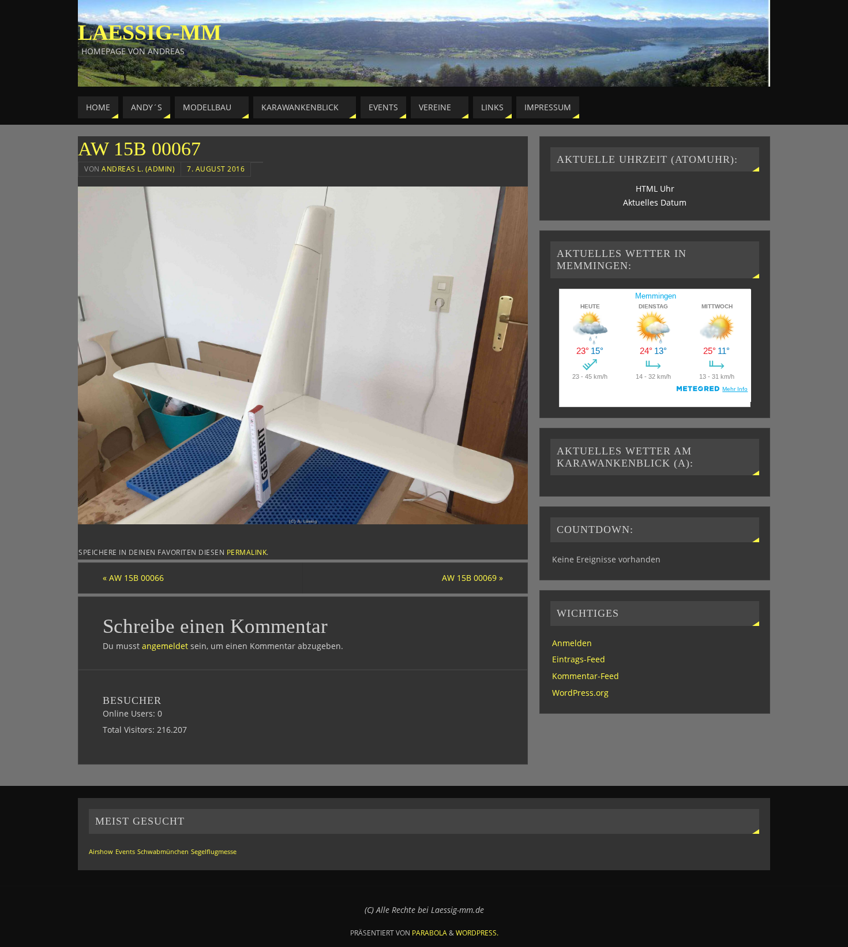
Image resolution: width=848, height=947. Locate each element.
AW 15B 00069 (472, 577)
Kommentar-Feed (585, 675)
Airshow (101, 852)
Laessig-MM (150, 32)
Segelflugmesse (214, 852)
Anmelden (572, 642)
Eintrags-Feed (578, 659)
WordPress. (477, 933)
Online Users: (130, 713)
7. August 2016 (216, 168)
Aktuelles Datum (654, 202)
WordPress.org (580, 692)
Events (125, 852)
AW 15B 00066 (133, 577)
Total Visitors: (130, 729)
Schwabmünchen (163, 852)
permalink (247, 552)
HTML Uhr (655, 188)
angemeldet (165, 645)
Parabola (429, 933)
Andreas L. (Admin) (138, 168)
